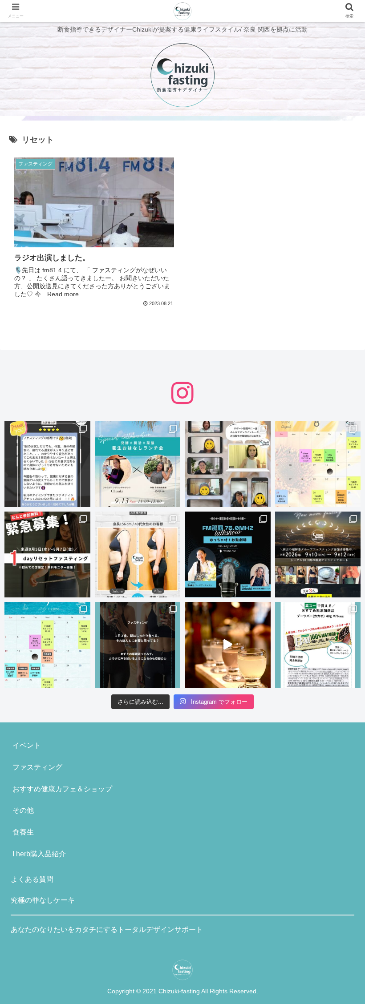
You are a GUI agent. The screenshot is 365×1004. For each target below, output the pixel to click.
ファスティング (37, 767)
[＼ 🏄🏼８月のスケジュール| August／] (318, 464)
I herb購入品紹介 (39, 854)
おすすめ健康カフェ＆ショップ (62, 789)
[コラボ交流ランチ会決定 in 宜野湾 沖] (138, 464)
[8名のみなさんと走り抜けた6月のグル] (138, 645)
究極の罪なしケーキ (43, 900)
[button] (337, 815)
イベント (26, 745)
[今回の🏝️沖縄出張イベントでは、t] (228, 554)
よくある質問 (32, 879)
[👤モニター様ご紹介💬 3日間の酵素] (138, 554)
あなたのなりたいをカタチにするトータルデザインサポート (107, 929)
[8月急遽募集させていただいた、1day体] (47, 464)
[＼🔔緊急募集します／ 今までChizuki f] (47, 554)
